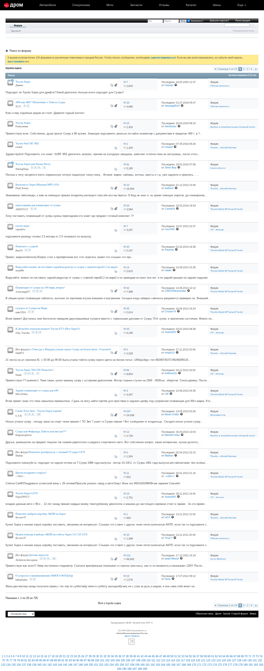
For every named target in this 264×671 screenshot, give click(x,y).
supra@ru (20, 229)
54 (186, 656)
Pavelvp (169, 249)
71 (249, 656)
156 (122, 664)
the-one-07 (20, 517)
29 (93, 656)
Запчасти (136, 5)
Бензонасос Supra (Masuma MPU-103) (37, 184)
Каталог (191, 5)
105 (123, 660)
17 (49, 656)
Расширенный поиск (243, 30)
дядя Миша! (172, 558)
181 (251, 664)
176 (225, 664)
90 (59, 660)
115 (173, 660)
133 (3, 664)
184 (119, 668)
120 (198, 660)
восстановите (16, 61)
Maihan (19, 455)
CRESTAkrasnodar (175, 290)
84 (127, 370)
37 (123, 656)
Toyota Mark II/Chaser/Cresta (226, 209)
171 (199, 664)
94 (74, 660)
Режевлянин (21, 126)
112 (158, 660)
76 (7, 660)
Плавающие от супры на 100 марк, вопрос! (40, 287)
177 (230, 664)
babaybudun (21, 579)
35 (127, 308)
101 (102, 660)
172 (204, 664)
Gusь (168, 579)
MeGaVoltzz (21, 394)
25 (79, 656)
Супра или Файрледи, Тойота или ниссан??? (40, 431)
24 (75, 656)
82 (29, 660)
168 (184, 664)
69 (242, 656)
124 (218, 660)
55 (190, 656)
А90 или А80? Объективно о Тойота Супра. (40, 102)
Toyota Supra (22, 81)
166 (173, 664)
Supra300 (170, 332)
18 (53, 656)
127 (234, 660)
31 (101, 656)
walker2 (169, 188)
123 (213, 660)
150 (91, 664)
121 (203, 660)
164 (163, 664)
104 (118, 660)
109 (143, 660)
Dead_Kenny (21, 188)
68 (238, 656)
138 (29, 664)
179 (240, 664)
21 (64, 656)
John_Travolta (22, 332)
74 (260, 656)
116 (178, 660)
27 (86, 656)
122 (208, 660)
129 (244, 660)
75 (3, 660)
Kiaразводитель (23, 435)
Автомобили (47, 5)
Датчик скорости (38, 555)
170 (194, 664)
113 (163, 660)
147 (75, 664)
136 (18, 664)
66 (231, 656)
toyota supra (22, 225)
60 (208, 656)
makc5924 (20, 312)
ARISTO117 (21, 209)
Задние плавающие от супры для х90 (36, 390)
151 (96, 664)
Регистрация (242, 20)
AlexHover (171, 126)
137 (24, 664)
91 (62, 660)
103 (112, 660)
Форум (18, 25)
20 (127, 246)
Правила (135, 636)
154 (111, 664)
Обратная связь (204, 613)
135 (13, 664)
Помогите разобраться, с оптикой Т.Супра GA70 (57, 452)
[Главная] (13, 5)
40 (134, 656)
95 (77, 660)
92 (66, 660)
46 (157, 656)
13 (39, 414)
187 (134, 668)
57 (197, 656)
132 (260, 660)
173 (209, 664)
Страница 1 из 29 (227, 69)
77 (10, 660)
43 (127, 329)
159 (137, 664)
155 (116, 664)
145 (65, 664)
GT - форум (217, 230)
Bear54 (18, 250)
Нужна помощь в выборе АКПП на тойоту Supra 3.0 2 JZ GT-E (51, 534)
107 (133, 660)
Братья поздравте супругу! (31, 472)
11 (127, 473)
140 (39, 664)
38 (127, 656)
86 (44, 660)
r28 (167, 393)
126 (229, 660)
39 (131, 656)
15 (127, 493)
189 (145, 668)
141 (44, 664)
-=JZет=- (20, 476)
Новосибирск (218, 168)
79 (18, 660)
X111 (18, 106)
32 (105, 656)
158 (132, 664)
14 (127, 267)
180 (245, 664)
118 (188, 660)
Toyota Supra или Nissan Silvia (32, 164)
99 (92, 660)
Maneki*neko (172, 435)
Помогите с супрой (26, 246)
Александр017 (22, 291)
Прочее (15, 31)
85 (40, 660)
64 (223, 656)
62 (216, 656)
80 (22, 660)
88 (51, 660)
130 (249, 660)
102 (107, 660)
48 (164, 656)
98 (88, 660)
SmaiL (18, 374)
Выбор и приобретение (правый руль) (232, 127)
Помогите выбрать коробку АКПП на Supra (40, 513)
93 (70, 660)
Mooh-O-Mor (172, 414)
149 (86, 664)
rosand (18, 147)
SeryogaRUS (172, 105)
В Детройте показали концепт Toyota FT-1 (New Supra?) (47, 328)
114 (168, 660)
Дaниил (19, 85)
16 (45, 656)
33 (108, 656)
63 (220, 656)
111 (153, 660)
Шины (217, 5)
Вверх (253, 613)
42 (127, 288)
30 (97, 656)
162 (153, 664)
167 (178, 664)
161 (147, 664)
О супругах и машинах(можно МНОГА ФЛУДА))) (44, 575)
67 (234, 656)
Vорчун (169, 85)
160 (142, 664)
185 (124, 668)
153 (106, 664)
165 (168, 664)
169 (189, 664)
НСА (167, 517)
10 (127, 123)
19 (56, 656)
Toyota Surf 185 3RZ (27, 143)
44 (149, 656)
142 (49, 664)
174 (214, 664)
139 (34, 664)
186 (129, 668)
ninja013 (19, 352)
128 (239, 660)
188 (140, 668)
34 (127, 205)
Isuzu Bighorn (218, 559)
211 (128, 555)
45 (153, 656)
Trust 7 (168, 538)
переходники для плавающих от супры (38, 205)
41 (138, 656)
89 (55, 660)
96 (81, 660)
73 (257, 656)
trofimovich (171, 373)
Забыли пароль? (219, 20)
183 (261, 664)
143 (55, 664)
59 (205, 656)
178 (235, 664)
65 (227, 656)
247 (128, 411)
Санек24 (170, 208)
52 (179, 656)
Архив (226, 613)
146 (70, 664)
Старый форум (239, 613)
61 (212, 656)
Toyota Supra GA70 (26, 493)
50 (171, 656)
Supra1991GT (22, 496)
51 (175, 656)
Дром (218, 613)
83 (33, 660)
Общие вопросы (219, 86)
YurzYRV (170, 229)
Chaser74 (170, 311)
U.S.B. (18, 416)
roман (168, 270)
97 (85, 660)
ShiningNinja (21, 169)
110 (148, 660)
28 (90, 656)
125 (224, 660)
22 (67, 656)
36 (119, 656)
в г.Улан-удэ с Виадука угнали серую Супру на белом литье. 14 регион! (70, 349)
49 (168, 656)
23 (127, 102)
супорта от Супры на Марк (31, 308)
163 (158, 664)
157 (127, 664)
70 (246, 656)
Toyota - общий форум (223, 147)
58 (201, 656)
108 (138, 660)
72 (253, 656)
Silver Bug (170, 167)
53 (183, 656)
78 (14, 660)
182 (256, 664)
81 (127, 164)
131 (254, 660)
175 (220, 664)
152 (101, 664)
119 (193, 660)
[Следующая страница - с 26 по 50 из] (255, 69)
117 (183, 660)
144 (60, 664)
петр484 (19, 270)
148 (80, 664)
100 (97, 660)
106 (128, 660)
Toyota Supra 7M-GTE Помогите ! (34, 369)
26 (82, 656)
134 (8, 664)
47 (160, 656)
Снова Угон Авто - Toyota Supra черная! (38, 410)
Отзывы (164, 5)
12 (127, 432)
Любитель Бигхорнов (26, 560)
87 (48, 660)
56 (194, 656)
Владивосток (217, 415)
